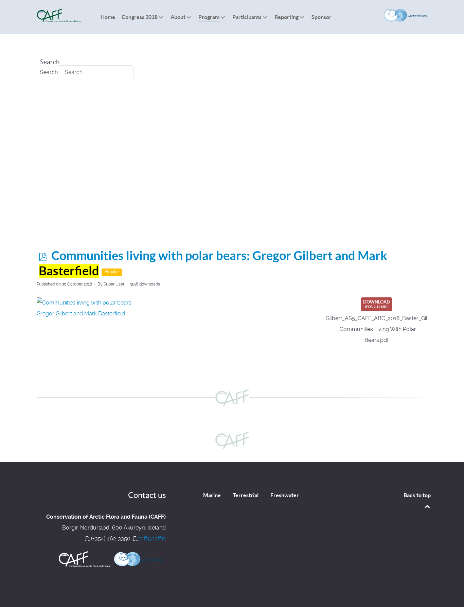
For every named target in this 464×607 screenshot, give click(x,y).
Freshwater (284, 495)
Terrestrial (245, 495)
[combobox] (95, 72)
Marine (212, 495)
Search (49, 72)
